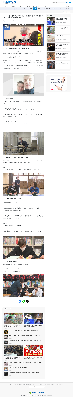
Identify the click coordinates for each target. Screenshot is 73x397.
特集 (35, 8)
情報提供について (42, 384)
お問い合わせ (19, 384)
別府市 (5, 21)
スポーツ (55, 8)
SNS (52, 6)
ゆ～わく (26, 8)
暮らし (39, 8)
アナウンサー (44, 6)
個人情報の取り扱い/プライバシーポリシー (30, 384)
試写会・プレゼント (36, 6)
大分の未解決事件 (47, 8)
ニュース (6, 6)
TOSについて (59, 6)
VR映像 (64, 11)
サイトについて (13, 384)
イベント (28, 6)
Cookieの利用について (59, 384)
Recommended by (36, 376)
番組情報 (13, 6)
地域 (31, 8)
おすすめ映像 (67, 6)
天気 (21, 6)
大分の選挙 (67, 8)
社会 (21, 8)
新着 (16, 8)
